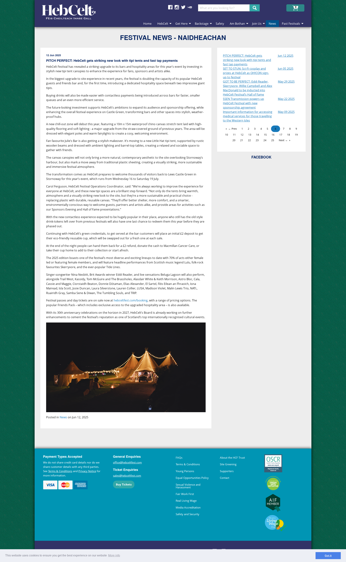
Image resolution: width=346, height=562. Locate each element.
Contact (224, 478)
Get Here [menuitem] (181, 24)
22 (249, 140)
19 (296, 134)
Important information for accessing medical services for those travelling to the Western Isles (247, 116)
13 (249, 134)
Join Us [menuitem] (256, 24)
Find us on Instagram (177, 7)
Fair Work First (185, 494)
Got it (328, 555)
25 (272, 140)
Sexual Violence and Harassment (188, 486)
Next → (283, 140)
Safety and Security (187, 514)
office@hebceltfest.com (127, 462)
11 (234, 134)
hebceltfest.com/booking (131, 300)
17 (280, 134)
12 (242, 134)
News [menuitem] (272, 24)
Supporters (227, 471)
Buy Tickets (124, 484)
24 (264, 140)
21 (241, 140)
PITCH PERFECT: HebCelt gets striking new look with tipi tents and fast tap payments (247, 60)
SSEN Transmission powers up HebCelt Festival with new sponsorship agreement (243, 103)
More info (114, 555)
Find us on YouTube (190, 7)
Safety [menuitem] (220, 24)
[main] (128, 241)
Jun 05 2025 (285, 69)
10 (226, 134)
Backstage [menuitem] (202, 24)
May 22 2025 (286, 99)
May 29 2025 (286, 82)
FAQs (179, 457)
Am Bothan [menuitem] (237, 24)
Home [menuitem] (147, 24)
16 (273, 134)
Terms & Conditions (60, 471)
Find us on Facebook (170, 7)
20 (233, 140)
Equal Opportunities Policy (192, 478)
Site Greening (228, 464)
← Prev (232, 128)
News (63, 417)
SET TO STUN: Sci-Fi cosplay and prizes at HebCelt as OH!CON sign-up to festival (246, 73)
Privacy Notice (87, 471)
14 (257, 134)
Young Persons (185, 471)
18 (288, 134)
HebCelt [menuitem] (162, 24)
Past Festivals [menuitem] (291, 24)
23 (257, 140)
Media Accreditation (188, 507)
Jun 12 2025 (285, 56)
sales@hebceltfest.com (127, 475)
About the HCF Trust (232, 457)
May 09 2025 (286, 112)
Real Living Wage (186, 500)
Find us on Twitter (183, 7)
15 (265, 134)
